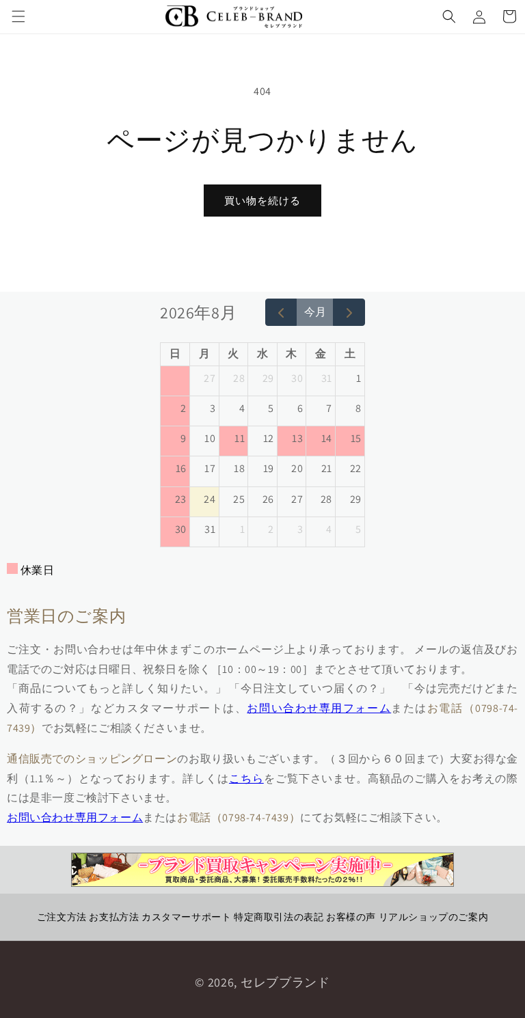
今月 (315, 312)
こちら (246, 778)
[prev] (281, 312)
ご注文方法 (62, 917)
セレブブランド (285, 982)
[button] (18, 16)
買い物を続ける (262, 200)
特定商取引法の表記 (278, 917)
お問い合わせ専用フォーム (319, 708)
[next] (349, 312)
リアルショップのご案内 (434, 917)
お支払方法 (114, 917)
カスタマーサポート (186, 917)
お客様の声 (351, 917)
